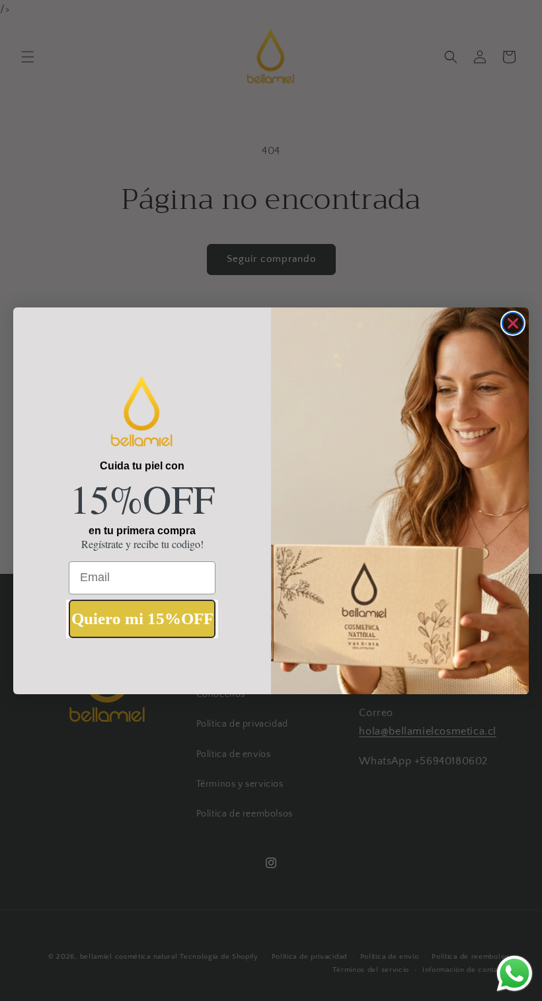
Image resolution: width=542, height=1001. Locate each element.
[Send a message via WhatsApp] (514, 973)
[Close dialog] (512, 323)
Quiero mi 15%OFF (142, 618)
